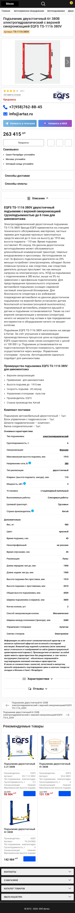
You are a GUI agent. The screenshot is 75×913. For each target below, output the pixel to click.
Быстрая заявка (50, 142)
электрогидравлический (55, 436)
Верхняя (64, 450)
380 (66, 463)
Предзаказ (23, 143)
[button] (67, 62)
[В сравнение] (68, 142)
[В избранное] (59, 142)
